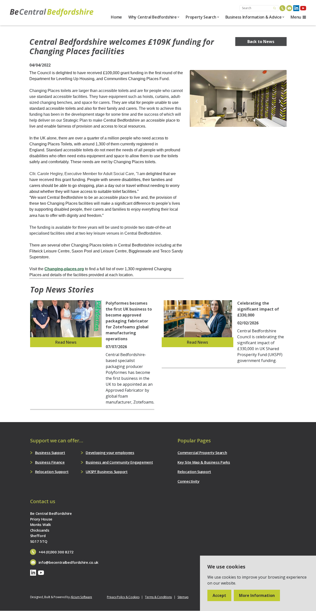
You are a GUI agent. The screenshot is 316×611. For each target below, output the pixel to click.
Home (116, 17)
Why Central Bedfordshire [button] (152, 17)
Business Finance (50, 462)
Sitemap (183, 597)
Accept (219, 595)
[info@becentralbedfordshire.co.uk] (289, 8)
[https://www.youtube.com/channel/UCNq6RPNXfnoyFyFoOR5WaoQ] (303, 8)
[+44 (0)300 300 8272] (282, 8)
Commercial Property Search (202, 452)
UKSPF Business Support (106, 471)
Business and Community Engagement (119, 462)
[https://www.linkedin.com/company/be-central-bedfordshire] (296, 8)
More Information (257, 595)
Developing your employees (110, 452)
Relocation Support (52, 471)
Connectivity (188, 481)
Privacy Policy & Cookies (123, 597)
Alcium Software (81, 597)
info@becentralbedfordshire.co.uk (68, 562)
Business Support (50, 452)
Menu (296, 17)
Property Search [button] (201, 17)
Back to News (260, 41)
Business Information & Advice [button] (253, 17)
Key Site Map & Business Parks (204, 462)
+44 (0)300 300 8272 (56, 551)
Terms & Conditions (158, 597)
